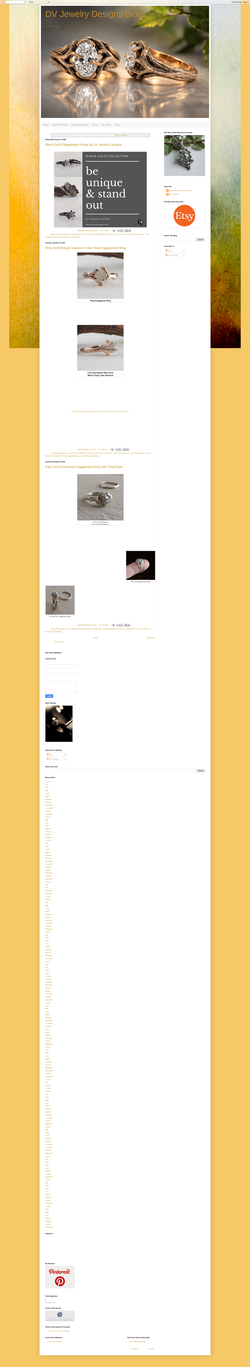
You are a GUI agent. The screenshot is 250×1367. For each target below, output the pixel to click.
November (49, 808)
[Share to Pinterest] (129, 230)
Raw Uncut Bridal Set (143, 629)
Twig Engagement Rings (71, 456)
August (47, 781)
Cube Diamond (135, 453)
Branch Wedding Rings (102, 234)
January (48, 802)
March (47, 796)
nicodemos (135, 1348)
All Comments (172, 255)
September (49, 814)
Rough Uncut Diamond (119, 234)
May (46, 790)
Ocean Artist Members (55, 1341)
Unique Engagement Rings (90, 456)
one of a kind (145, 453)
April (47, 793)
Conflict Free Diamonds (121, 453)
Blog (117, 125)
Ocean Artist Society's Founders (58, 1331)
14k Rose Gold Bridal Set (77, 453)
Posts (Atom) (59, 642)
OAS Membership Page (137, 1341)
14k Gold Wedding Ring (59, 453)
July (46, 784)
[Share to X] (124, 230)
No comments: (105, 230)
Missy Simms (174, 194)
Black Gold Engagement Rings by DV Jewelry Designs (83, 144)
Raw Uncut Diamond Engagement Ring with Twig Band (83, 467)
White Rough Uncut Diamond (69, 237)
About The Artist (60, 125)
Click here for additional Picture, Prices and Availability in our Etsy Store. (100, 411)
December (48, 805)
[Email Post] (114, 230)
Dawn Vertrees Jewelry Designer (180, 190)
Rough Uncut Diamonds (136, 234)
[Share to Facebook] (126, 230)
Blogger (151, 1348)
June (46, 787)
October (48, 811)
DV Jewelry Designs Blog (93, 14)
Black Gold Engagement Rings (61, 234)
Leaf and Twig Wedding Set (125, 629)
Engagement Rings (108, 629)
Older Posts (151, 637)
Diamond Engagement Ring (80, 629)
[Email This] (118, 230)
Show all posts (121, 135)
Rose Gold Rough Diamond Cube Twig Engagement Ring (85, 248)
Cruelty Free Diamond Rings (60, 629)
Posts (169, 250)
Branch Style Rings (105, 453)
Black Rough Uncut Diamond (83, 234)
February (48, 799)
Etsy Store (106, 125)
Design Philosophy (79, 125)
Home (45, 125)
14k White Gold (92, 453)
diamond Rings (96, 629)
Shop (95, 125)
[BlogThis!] (121, 230)
